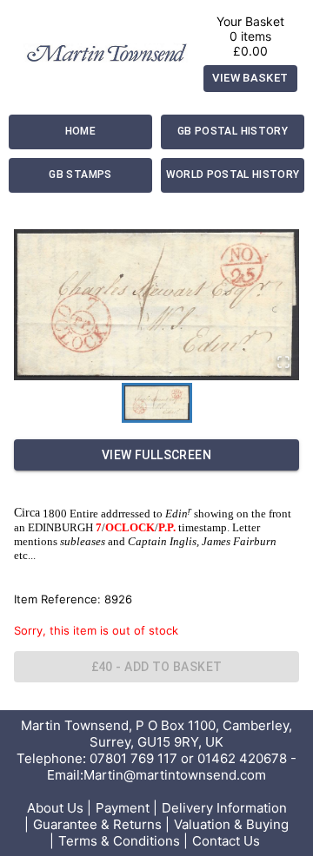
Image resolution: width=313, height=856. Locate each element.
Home (80, 131)
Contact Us (226, 841)
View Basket (250, 77)
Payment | (126, 808)
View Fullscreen (156, 455)
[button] (156, 304)
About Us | (59, 808)
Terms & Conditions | (123, 841)
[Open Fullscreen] (283, 363)
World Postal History (233, 174)
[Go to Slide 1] (157, 403)
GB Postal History (232, 131)
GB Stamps (80, 174)
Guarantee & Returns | (101, 824)
